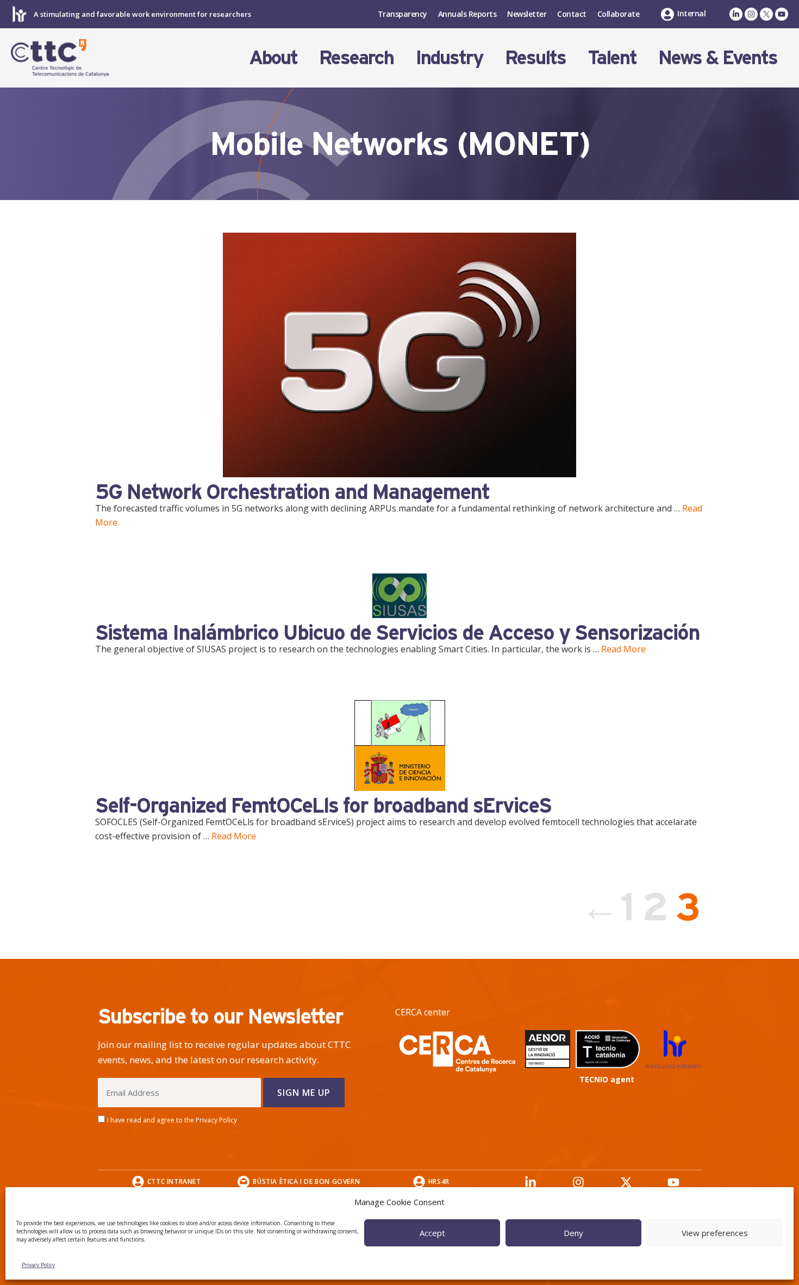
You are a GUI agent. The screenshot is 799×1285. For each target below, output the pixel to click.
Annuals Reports (467, 14)
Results (535, 57)
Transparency (402, 14)
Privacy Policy (38, 1265)
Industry (449, 57)
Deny (573, 1232)
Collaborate (618, 14)
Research (356, 57)
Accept (432, 1232)
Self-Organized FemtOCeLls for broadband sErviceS (323, 805)
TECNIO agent (606, 1079)
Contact (571, 14)
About (273, 57)
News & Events (717, 57)
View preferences (715, 1232)
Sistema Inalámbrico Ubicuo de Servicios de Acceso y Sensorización (397, 632)
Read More (623, 649)
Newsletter (526, 14)
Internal (691, 13)
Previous (594, 906)
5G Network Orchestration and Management (292, 491)
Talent (612, 57)
